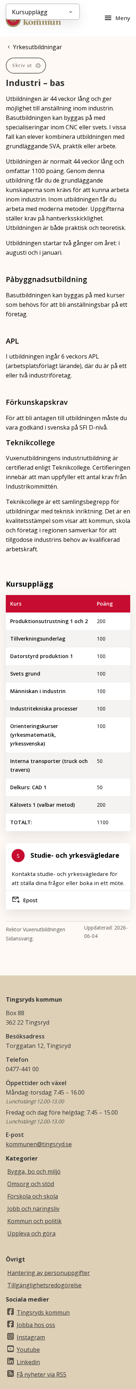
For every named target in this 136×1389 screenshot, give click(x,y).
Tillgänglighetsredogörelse (44, 1285)
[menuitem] (26, 66)
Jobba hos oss (36, 1325)
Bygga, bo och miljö (34, 1171)
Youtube (28, 1350)
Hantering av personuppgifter (48, 1273)
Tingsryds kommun (43, 1312)
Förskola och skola (32, 1196)
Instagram (31, 1337)
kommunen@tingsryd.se (39, 1144)
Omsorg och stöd (30, 1184)
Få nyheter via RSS (41, 1374)
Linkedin (28, 1362)
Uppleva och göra (31, 1233)
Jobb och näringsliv (33, 1209)
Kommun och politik (34, 1221)
